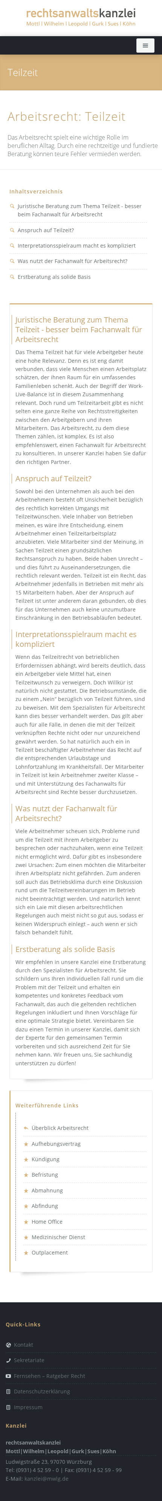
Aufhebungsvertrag (56, 1143)
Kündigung (46, 1159)
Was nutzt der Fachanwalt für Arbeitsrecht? (72, 261)
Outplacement (50, 1252)
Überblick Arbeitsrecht (60, 1127)
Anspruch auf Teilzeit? (46, 230)
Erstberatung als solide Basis (54, 276)
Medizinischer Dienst (58, 1237)
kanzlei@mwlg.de (46, 1478)
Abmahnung (47, 1190)
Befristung (45, 1174)
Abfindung (45, 1205)
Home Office (47, 1221)
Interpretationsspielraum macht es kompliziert (77, 245)
